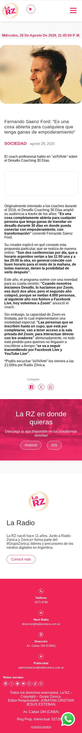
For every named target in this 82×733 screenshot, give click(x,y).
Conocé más (21, 559)
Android (31, 445)
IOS (54, 445)
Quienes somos (41, 727)
